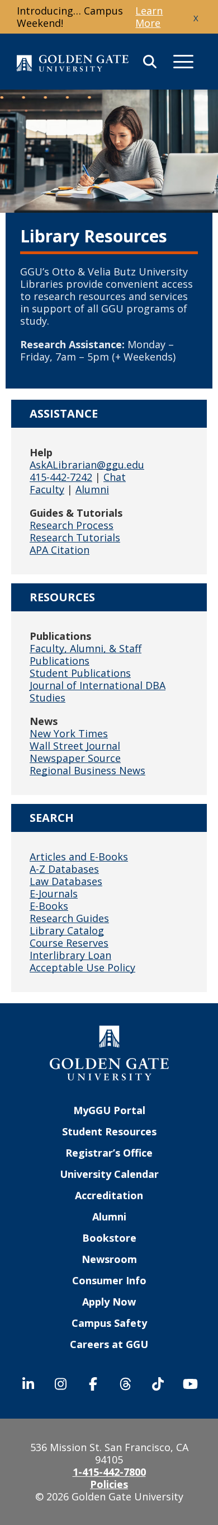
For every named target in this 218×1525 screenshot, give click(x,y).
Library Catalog (67, 930)
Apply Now (109, 1301)
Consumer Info (109, 1280)
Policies (109, 1484)
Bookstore (109, 1238)
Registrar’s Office (109, 1152)
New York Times (69, 733)
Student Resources (109, 1131)
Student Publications (80, 673)
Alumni (92, 489)
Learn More (149, 17)
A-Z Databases (64, 869)
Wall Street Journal (75, 745)
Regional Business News (87, 770)
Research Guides (69, 918)
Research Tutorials (75, 537)
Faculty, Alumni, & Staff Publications (85, 654)
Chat (114, 477)
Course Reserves (69, 942)
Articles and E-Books (79, 856)
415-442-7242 (61, 477)
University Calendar (109, 1174)
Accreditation (109, 1195)
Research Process (71, 525)
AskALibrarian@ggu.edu (87, 464)
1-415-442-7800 (109, 1472)
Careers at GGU (109, 1344)
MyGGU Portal (109, 1110)
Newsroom (109, 1259)
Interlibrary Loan (70, 955)
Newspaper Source (75, 758)
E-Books (49, 906)
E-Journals (54, 893)
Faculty (47, 489)
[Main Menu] (183, 61)
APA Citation (59, 549)
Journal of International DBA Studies (97, 691)
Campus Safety (109, 1323)
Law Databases (66, 881)
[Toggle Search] (150, 61)
